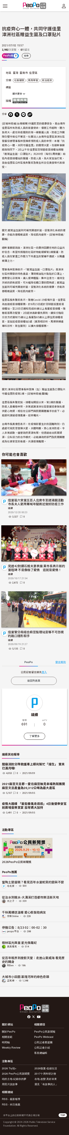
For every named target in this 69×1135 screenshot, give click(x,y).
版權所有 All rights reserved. (21, 100)
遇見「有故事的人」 (46, 1084)
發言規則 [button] (60, 662)
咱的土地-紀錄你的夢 (14, 1079)
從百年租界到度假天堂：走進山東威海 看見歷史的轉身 (33, 960)
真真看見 (12, 946)
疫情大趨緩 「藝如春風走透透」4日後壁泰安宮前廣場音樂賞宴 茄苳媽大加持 (34, 806)
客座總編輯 (40, 1053)
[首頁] (34, 6)
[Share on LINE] (23, 114)
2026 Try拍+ (9, 1068)
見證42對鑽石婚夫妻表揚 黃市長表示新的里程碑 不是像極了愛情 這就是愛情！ (36, 568)
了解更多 (34, 736)
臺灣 (15, 72)
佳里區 (33, 72)
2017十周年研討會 (45, 1073)
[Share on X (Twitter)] (17, 114)
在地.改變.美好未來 (45, 1079)
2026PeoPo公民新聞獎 (16, 862)
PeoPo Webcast (43, 1037)
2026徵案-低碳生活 (45, 1068)
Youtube (39, 1016)
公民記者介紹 (42, 1047)
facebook (29, 1016)
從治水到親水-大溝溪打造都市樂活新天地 (30, 897)
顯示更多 (18, 93)
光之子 (10, 901)
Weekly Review (11, 1047)
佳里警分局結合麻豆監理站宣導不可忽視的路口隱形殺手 (36, 634)
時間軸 (6, 1042)
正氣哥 (10, 980)
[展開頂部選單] (64, 6)
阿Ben (10, 965)
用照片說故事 (10, 1084)
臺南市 (24, 72)
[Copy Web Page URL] (29, 114)
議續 (10, 508)
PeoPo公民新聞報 (44, 1031)
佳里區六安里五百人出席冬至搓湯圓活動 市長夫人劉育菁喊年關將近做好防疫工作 (36, 502)
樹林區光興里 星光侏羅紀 (19, 942)
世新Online (13, 916)
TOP (62, 1115)
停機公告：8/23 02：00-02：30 (24, 927)
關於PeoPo (8, 1031)
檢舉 (26, 55)
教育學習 (33, 80)
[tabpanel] (34, 672)
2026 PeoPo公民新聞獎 (16, 1073)
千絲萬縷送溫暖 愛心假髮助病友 (24, 912)
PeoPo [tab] (28, 662)
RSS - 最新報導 (11, 1099)
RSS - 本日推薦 (11, 1104)
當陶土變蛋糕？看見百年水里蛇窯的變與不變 (33, 882)
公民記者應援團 (43, 1042)
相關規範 (7, 1037)
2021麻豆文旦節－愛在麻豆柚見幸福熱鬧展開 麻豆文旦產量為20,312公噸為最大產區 (33, 786)
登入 (44, 672)
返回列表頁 (33, 680)
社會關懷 (19, 80)
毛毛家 (10, 885)
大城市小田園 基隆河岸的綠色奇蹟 (25, 976)
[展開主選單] (5, 6)
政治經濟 (47, 80)
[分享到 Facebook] (10, 114)
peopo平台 (13, 931)
